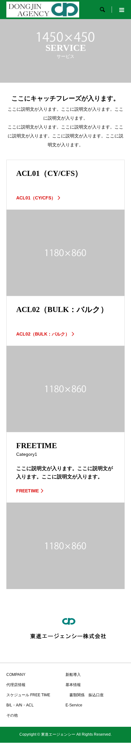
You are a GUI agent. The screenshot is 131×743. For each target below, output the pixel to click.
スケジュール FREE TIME (28, 695)
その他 (12, 715)
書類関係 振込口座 (85, 695)
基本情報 (73, 685)
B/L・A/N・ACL (20, 705)
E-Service (74, 705)
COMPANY (15, 674)
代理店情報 (15, 685)
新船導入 (73, 674)
